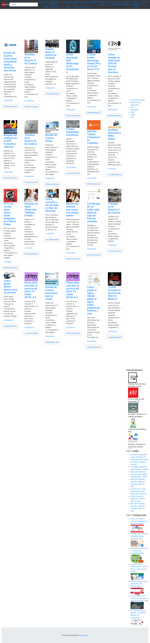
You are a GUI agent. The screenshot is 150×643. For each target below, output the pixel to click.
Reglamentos (36, 254)
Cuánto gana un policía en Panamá (50, 53)
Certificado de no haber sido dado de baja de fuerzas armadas (93, 212)
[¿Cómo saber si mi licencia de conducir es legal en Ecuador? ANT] (137, 605)
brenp (7, 4)
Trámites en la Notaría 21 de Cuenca (114, 208)
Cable (79, 333)
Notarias (27, 254)
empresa (57, 239)
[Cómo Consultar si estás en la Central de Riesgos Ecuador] (137, 528)
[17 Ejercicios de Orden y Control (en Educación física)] (137, 558)
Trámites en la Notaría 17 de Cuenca (30, 59)
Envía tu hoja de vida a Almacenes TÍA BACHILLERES (139, 583)
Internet (7, 268)
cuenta (10, 106)
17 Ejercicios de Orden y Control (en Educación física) (139, 550)
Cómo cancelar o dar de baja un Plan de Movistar (51, 205)
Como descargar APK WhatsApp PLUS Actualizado (72, 63)
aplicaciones (71, 115)
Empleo (95, 2)
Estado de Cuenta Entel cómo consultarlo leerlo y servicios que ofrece (10, 61)
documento (100, 255)
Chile (6, 106)
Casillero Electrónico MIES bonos (114, 134)
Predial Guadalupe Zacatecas (72, 132)
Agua (94, 347)
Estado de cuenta (56, 342)
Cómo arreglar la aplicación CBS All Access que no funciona (114, 63)
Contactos (28, 182)
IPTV (12, 268)
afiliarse (90, 184)
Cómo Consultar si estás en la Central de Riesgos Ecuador (139, 521)
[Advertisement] (61, 23)
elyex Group (83, 635)
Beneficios (115, 175)
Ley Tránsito (12, 178)
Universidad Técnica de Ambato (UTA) (55, 4)
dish (117, 337)
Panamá (56, 94)
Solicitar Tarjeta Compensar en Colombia (94, 137)
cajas (95, 184)
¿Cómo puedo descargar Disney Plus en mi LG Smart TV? (94, 62)
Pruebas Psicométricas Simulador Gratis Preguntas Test (139, 536)
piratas (16, 268)
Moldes (145, 2)
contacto (27, 107)
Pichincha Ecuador (138, 100)
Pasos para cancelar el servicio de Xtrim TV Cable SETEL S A (30, 290)
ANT (5, 178)
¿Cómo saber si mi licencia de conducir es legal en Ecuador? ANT (139, 598)
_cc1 (67, 173)
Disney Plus (97, 113)
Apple (118, 115)
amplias (90, 113)
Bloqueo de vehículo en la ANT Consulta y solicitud (10, 141)
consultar (73, 173)
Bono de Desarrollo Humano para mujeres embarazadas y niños (139, 474)
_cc (25, 333)
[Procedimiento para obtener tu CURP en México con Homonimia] (137, 622)
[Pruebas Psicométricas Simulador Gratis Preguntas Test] (137, 543)
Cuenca (35, 107)
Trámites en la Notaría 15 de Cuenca (30, 139)
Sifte (108, 2)
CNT (132, 117)
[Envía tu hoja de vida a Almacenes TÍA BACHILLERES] (137, 591)
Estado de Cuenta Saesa (51, 138)
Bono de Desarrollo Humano (137, 4)
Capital (6, 326)
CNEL (133, 115)
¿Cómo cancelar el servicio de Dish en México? (114, 293)
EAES (133, 112)
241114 (30, 333)
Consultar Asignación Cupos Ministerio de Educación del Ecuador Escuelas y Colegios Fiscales (139, 459)
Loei (64, 2)
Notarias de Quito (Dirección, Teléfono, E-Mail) (31, 209)
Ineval (40, 2)
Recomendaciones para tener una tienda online (72, 209)
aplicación (112, 115)
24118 (35, 333)
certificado (91, 255)
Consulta (49, 94)
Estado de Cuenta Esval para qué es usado (51, 293)
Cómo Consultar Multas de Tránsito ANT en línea (138, 498)
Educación (135, 110)
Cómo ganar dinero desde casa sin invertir (10, 286)
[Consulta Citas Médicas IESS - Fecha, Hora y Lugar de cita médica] (137, 576)
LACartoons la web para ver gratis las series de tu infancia (138, 491)
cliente (51, 239)
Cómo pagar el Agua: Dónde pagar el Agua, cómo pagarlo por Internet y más (93, 300)
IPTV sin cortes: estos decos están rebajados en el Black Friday (10, 214)
